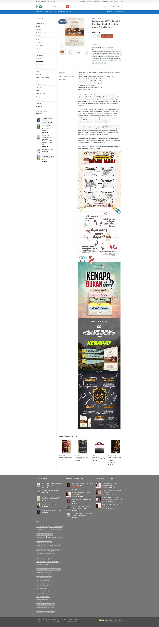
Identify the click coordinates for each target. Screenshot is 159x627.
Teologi (38, 96)
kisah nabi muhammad (113, 56)
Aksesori (38, 29)
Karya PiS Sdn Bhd (41, 561)
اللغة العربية (39, 106)
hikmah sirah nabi (114, 55)
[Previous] (61, 32)
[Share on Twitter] (96, 63)
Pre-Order (39, 87)
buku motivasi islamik (102, 53)
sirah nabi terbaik (107, 60)
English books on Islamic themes (44, 542)
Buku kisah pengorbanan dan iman (45, 534)
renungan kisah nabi (115, 58)
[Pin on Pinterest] (102, 63)
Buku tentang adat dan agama (55, 537)
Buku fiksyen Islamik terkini (43, 531)
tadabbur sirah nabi (116, 60)
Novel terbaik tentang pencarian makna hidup (47, 593)
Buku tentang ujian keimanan (43, 540)
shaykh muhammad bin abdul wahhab (45, 607)
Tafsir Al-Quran (40, 93)
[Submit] (67, 6)
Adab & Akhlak (40, 23)
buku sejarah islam (112, 53)
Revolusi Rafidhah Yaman (65, 457)
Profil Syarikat (82, 1)
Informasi (48, 12)
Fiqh (37, 48)
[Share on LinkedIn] (105, 63)
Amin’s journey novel (41, 529)
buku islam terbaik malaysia (107, 51)
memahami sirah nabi (97, 58)
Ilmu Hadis (39, 58)
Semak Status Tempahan (93, 1)
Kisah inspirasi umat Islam (43, 564)
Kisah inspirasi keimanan (52, 561)
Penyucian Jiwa (40, 84)
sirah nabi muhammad (97, 60)
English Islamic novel (41, 545)
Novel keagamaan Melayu (43, 580)
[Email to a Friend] (99, 63)
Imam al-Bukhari (56, 550)
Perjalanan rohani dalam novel (44, 599)
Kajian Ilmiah (39, 61)
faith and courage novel (42, 548)
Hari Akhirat (39, 55)
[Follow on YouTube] (122, 1)
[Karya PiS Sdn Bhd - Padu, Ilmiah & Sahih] (43, 6)
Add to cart (107, 36)
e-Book (38, 39)
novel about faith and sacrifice (44, 572)
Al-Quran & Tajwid (41, 32)
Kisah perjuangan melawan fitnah (44, 566)
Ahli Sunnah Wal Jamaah (42, 526)
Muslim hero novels (55, 569)
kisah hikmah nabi (103, 56)
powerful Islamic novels (42, 601)
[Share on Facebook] (93, 63)
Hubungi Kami (104, 1)
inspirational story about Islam (47, 553)
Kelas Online (39, 68)
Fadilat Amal (39, 45)
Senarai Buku (40, 12)
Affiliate (115, 1)
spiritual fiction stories (42, 610)
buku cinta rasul (118, 50)
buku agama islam (110, 50)
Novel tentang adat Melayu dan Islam (45, 591)
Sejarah (38, 90)
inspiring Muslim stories (42, 556)
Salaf (54, 604)
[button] (106, 6)
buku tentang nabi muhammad (102, 55)
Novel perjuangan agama (42, 588)
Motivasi (38, 74)
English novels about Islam (54, 545)
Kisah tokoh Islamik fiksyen (43, 569)
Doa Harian (39, 36)
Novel (37, 80)
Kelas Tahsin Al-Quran (64, 12)
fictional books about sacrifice (43, 550)
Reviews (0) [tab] (62, 79)
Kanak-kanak (40, 64)
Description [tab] (62, 73)
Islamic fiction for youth (42, 558)
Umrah (38, 100)
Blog (111, 1)
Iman (38, 553)
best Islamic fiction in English (54, 529)
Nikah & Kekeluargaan (42, 77)
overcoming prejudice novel (43, 596)
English (38, 42)
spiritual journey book (53, 610)
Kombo (38, 71)
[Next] (87, 32)
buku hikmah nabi (96, 51)
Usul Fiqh (38, 103)
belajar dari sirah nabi (100, 50)
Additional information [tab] (66, 76)
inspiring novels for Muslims (55, 556)
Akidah (38, 26)
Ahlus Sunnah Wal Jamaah (56, 526)
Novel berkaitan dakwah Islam (44, 575)
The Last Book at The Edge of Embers (45, 612)
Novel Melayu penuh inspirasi (43, 583)
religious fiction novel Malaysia (44, 604)
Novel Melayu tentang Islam (43, 585)
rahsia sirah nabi (107, 58)
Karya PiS (51, 558)
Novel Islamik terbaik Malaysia (44, 577)
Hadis (37, 52)
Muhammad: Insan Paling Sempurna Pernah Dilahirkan (114, 458)
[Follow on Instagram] (120, 1)
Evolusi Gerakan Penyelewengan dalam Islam (99, 457)
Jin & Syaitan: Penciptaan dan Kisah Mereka (81, 457)
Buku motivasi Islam (41, 537)
